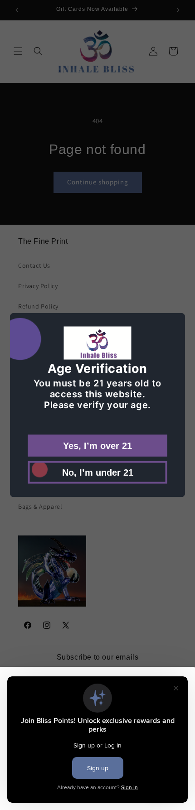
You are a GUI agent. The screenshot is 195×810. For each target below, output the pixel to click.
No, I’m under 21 (97, 472)
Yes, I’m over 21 (97, 445)
